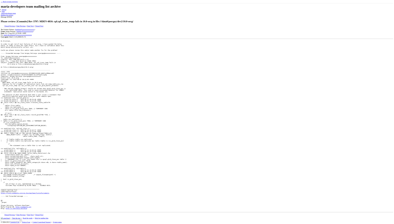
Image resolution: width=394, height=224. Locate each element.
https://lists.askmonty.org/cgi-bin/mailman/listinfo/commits (25, 193)
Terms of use (26, 222)
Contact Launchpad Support (41, 222)
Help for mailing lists (41, 218)
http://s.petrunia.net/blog (16, 208)
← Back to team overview (9, 2)
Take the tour (16, 218)
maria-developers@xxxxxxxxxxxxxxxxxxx (18, 35)
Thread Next (39, 26)
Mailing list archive (7, 15)
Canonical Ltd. (15, 222)
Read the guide (28, 218)
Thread (4, 10)
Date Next (30, 26)
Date (3, 11)
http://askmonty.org (23, 207)
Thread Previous (9, 26)
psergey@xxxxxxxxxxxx (25, 31)
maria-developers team (8, 13)
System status (57, 222)
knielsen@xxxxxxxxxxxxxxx (24, 29)
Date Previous (21, 26)
